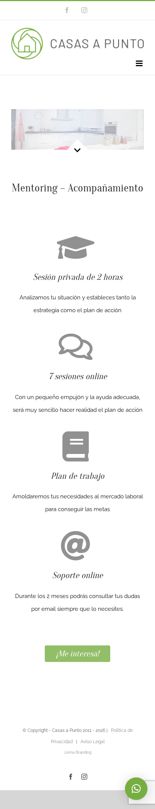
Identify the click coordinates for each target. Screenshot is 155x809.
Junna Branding (77, 752)
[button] (136, 788)
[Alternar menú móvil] (140, 63)
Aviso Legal (93, 741)
